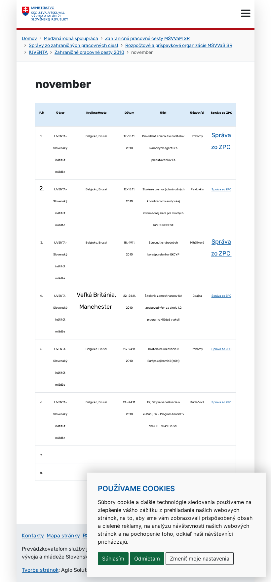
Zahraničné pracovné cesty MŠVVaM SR (147, 38)
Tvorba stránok (40, 570)
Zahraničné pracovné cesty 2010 (89, 52)
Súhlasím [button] (113, 558)
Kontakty (33, 535)
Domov (29, 38)
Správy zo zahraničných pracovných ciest (73, 45)
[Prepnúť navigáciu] (245, 14)
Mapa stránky (63, 535)
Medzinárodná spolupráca (71, 38)
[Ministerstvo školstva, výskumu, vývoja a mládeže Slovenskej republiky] (45, 14)
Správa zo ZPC (221, 189)
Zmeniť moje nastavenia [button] (199, 558)
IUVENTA (38, 52)
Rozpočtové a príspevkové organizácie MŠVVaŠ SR (178, 45)
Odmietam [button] (147, 558)
